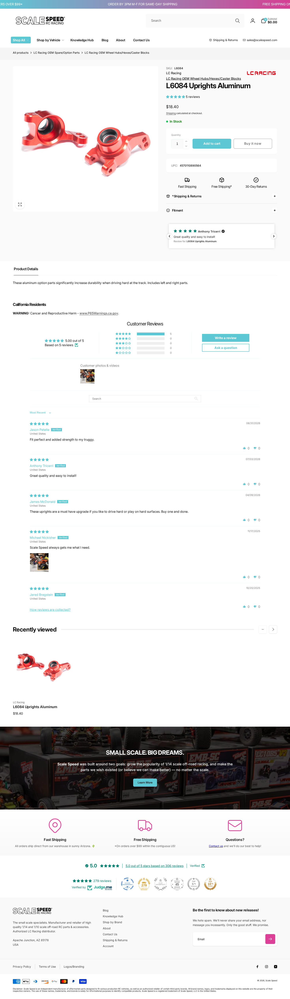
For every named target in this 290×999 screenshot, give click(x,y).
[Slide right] (273, 629)
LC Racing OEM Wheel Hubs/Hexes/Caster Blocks (203, 79)
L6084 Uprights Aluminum (35, 707)
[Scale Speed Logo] (32, 913)
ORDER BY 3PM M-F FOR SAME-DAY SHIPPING (132, 4)
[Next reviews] (273, 236)
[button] (269, 21)
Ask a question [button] (225, 348)
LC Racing (173, 73)
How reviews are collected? (50, 610)
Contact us (216, 846)
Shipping (171, 113)
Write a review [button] (226, 338)
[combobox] (195, 21)
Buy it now (252, 143)
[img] (39, 424)
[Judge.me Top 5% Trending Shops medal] (193, 884)
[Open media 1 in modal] (85, 139)
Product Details (26, 269)
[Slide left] (263, 629)
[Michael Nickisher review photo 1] (39, 562)
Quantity (176, 135)
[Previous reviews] (169, 236)
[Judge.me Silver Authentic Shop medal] (160, 884)
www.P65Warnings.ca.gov (99, 313)
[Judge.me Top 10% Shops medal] (210, 884)
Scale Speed (271, 980)
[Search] (237, 21)
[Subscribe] (270, 939)
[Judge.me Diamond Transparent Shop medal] (127, 884)
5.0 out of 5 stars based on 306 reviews (154, 866)
